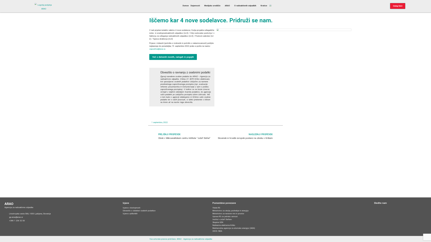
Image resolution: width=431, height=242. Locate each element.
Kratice (264, 5)
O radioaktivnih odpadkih (245, 5)
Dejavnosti (195, 5)
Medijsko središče (212, 5)
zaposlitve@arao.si (157, 49)
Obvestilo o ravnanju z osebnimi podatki (185, 72)
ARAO (227, 5)
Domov (186, 5)
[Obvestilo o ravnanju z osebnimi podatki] (155, 73)
